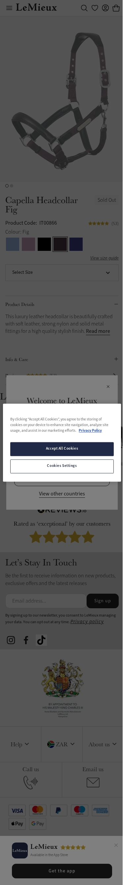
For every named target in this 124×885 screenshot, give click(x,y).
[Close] (116, 846)
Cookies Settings (62, 466)
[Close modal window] (108, 387)
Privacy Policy (90, 430)
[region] (62, 442)
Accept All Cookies (62, 448)
